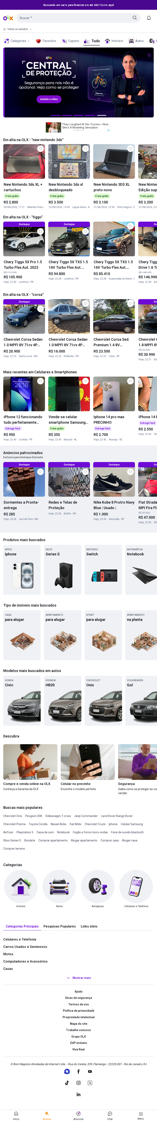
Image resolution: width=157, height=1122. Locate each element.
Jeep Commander (86, 816)
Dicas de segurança (78, 997)
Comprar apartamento (53, 840)
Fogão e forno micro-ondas (90, 832)
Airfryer (8, 832)
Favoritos (49, 41)
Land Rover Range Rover (117, 816)
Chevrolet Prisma (14, 824)
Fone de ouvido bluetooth (127, 832)
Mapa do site (78, 1023)
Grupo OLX (78, 1036)
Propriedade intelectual (79, 1017)
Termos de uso (78, 1004)
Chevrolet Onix (12, 816)
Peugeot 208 (33, 816)
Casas (8, 969)
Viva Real (78, 1049)
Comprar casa (110, 840)
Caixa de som (45, 832)
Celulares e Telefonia (19, 939)
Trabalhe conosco (78, 1030)
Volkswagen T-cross (58, 816)
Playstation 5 (25, 832)
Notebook (63, 832)
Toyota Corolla (38, 824)
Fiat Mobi (75, 824)
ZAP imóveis (78, 1043)
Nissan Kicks (58, 824)
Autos (139, 41)
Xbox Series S (12, 840)
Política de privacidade (78, 1010)
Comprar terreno (14, 848)
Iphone (113, 824)
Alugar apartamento (84, 840)
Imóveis (117, 41)
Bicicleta (29, 840)
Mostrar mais (82, 977)
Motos (8, 954)
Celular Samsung (132, 824)
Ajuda (78, 991)
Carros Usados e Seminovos (25, 947)
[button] (78, 18)
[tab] (22, 926)
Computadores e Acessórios (25, 961)
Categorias (18, 41)
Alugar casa (129, 840)
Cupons (73, 41)
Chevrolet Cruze (95, 824)
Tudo (95, 41)
